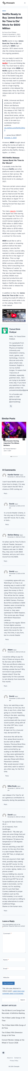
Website (6, 977)
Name (6, 960)
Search (22, 1000)
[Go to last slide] (4, 438)
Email (5, 969)
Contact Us (17, 1058)
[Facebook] (3, 1052)
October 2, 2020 (10, 138)
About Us (10, 1058)
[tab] (12, 456)
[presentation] (14, 430)
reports (13, 211)
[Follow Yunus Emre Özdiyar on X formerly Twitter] (10, 406)
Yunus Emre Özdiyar (10, 32)
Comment (7, 933)
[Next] (24, 438)
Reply (5, 493)
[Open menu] (24, 3)
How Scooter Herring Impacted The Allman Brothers (11, 443)
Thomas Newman (10, 448)
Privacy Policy (14, 1060)
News (4, 11)
